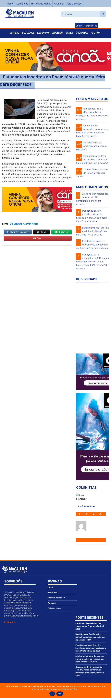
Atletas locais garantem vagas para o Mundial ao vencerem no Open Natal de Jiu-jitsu (89, 659)
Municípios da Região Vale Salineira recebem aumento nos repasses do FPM (90, 637)
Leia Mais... (10, 622)
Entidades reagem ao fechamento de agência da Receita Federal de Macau (92, 245)
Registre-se (91, 25)
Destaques (28, 33)
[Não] (107, 690)
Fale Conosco (74, 3)
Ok (52, 693)
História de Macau (41, 3)
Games (69, 33)
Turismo (38, 41)
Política (95, 33)
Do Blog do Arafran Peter (24, 223)
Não (60, 693)
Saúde (13, 41)
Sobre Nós (22, 3)
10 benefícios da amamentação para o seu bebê (91, 146)
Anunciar (59, 3)
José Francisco (86, 506)
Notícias (14, 33)
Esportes (57, 33)
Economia (24, 41)
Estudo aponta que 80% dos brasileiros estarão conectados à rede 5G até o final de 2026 (90, 648)
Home (10, 3)
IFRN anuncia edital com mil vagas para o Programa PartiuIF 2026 (89, 626)
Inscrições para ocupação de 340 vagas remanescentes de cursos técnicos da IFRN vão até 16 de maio (92, 261)
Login (79, 25)
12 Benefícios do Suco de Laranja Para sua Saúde (92, 173)
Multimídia (82, 33)
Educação (43, 33)
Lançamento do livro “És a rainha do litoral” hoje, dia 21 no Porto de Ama (92, 159)
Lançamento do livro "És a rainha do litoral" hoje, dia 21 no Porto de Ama (92, 231)
